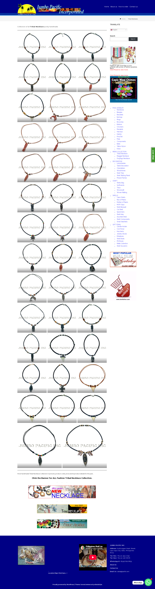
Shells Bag (120, 183)
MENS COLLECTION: (120, 152)
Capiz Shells (121, 197)
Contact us (134, 7)
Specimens (120, 212)
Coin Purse (120, 229)
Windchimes (121, 170)
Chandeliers (121, 168)
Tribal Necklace (122, 153)
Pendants (120, 129)
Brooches (120, 122)
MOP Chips (120, 204)
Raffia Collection (122, 243)
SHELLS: (115, 195)
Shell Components (123, 219)
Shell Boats (120, 238)
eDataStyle (98, 584)
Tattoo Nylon (121, 146)
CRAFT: (115, 181)
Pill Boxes (120, 241)
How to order (123, 7)
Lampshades (121, 163)
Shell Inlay (120, 214)
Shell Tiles (120, 173)
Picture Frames (122, 178)
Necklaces (120, 110)
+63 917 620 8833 (126, 561)
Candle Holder (122, 226)
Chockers (120, 127)
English (114, 30)
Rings (119, 119)
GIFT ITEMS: (117, 224)
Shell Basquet (121, 207)
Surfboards (120, 185)
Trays (119, 187)
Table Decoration (123, 166)
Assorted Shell (122, 217)
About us (113, 7)
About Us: (113, 565)
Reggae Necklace (123, 156)
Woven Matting (122, 192)
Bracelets (120, 115)
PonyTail (120, 136)
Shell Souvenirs (122, 246)
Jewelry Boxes (122, 234)
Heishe (119, 134)
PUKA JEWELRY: (118, 108)
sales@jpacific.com (123, 571)
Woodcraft (120, 190)
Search (112, 36)
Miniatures (120, 236)
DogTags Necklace (123, 158)
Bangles (119, 112)
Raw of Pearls (121, 200)
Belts (118, 144)
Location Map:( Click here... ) (57, 573)
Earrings (119, 117)
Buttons (119, 124)
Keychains (120, 231)
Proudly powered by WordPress (63, 584)
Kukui (119, 149)
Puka (118, 139)
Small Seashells (122, 221)
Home (106, 7)
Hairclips (120, 132)
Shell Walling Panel (123, 175)
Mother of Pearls (122, 202)
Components (121, 141)
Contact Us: (114, 568)
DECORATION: (117, 161)
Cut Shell (120, 209)
